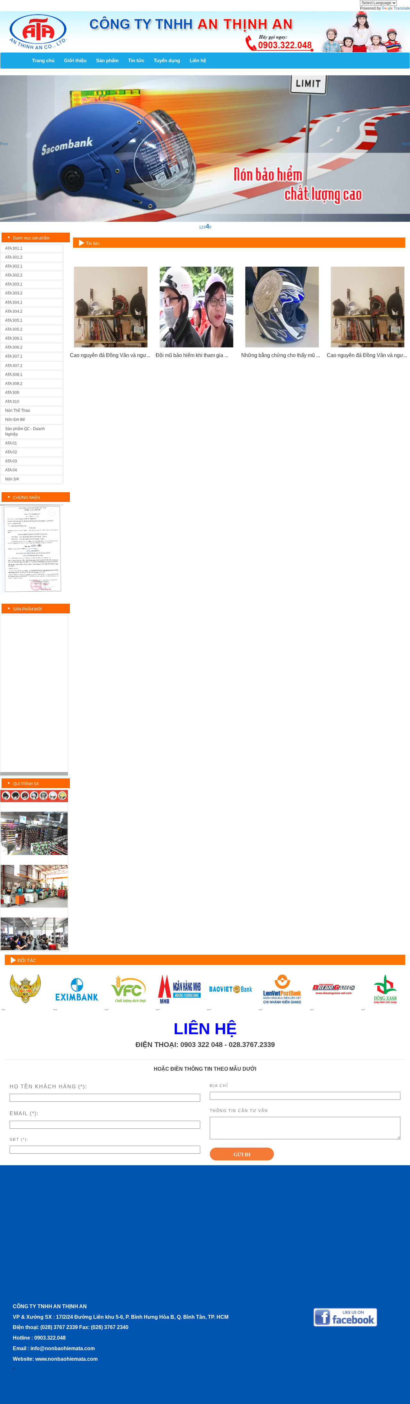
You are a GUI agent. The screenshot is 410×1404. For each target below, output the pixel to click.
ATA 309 (12, 392)
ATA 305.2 (13, 329)
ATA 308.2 (13, 383)
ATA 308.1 (13, 374)
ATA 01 (11, 443)
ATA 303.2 (13, 293)
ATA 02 (11, 452)
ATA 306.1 (13, 338)
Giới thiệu (75, 60)
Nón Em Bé (15, 419)
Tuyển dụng (167, 60)
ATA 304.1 (13, 302)
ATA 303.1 (13, 284)
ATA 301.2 (13, 257)
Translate (402, 8)
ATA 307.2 (13, 365)
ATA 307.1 (13, 356)
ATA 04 (11, 470)
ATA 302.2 (13, 275)
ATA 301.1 (13, 248)
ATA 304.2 (13, 311)
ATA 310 (12, 401)
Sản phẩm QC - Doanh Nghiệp (25, 431)
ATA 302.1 (13, 266)
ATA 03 (11, 461)
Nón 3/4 (12, 479)
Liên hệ (198, 60)
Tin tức (136, 60)
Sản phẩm (107, 60)
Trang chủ (43, 60)
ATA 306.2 (13, 347)
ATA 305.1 (13, 320)
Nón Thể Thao (17, 410)
